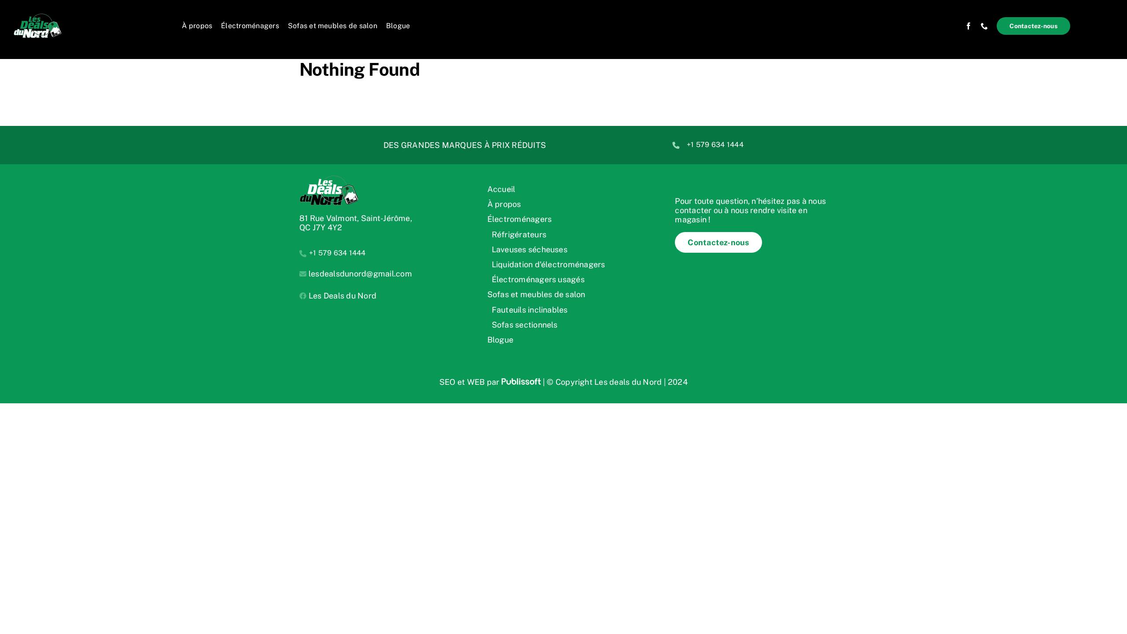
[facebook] (968, 25)
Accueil (501, 189)
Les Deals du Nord (342, 295)
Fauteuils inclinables (530, 309)
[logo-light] (44, 16)
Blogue (500, 339)
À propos (504, 204)
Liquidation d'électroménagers (548, 264)
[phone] (984, 25)
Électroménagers (519, 219)
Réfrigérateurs (519, 234)
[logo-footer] (328, 178)
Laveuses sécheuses (529, 249)
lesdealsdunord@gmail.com (360, 273)
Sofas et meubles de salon (536, 294)
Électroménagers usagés (538, 279)
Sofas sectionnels (525, 324)
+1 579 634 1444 (715, 144)
